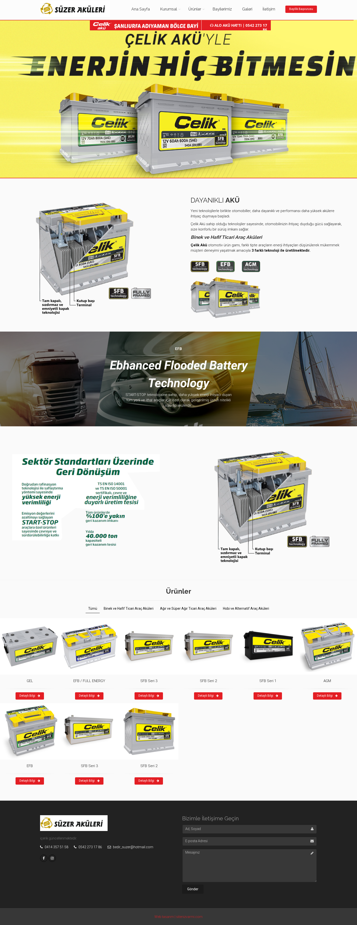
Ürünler (194, 9)
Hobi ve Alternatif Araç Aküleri (246, 608)
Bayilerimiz (222, 9)
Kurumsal (168, 9)
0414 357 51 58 (56, 847)
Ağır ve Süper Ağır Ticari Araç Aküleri (188, 608)
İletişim (269, 9)
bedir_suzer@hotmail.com (132, 847)
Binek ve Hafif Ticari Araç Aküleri (128, 608)
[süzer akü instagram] (52, 858)
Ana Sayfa (140, 9)
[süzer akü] (84, 8)
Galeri (247, 9)
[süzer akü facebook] (43, 858)
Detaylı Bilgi (27, 695)
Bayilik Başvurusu (301, 9)
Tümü (92, 608)
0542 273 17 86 (90, 847)
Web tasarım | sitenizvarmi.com (178, 917)
